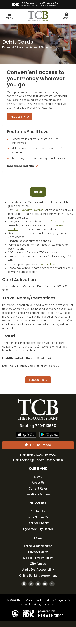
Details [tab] (38, 192)
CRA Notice (38, 563)
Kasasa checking (53, 221)
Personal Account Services (35, 46)
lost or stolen (48, 264)
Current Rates (38, 488)
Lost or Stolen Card (38, 517)
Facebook (24, 583)
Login (66, 17)
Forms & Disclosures (38, 546)
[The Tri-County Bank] (38, 15)
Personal (8, 46)
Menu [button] (9, 17)
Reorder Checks (38, 523)
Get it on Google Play (49, 435)
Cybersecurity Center (38, 529)
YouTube (45, 583)
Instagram (52, 583)
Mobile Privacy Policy (38, 558)
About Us (38, 482)
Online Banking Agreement (38, 575)
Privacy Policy (38, 552)
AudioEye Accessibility (38, 569)
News (38, 476)
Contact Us (38, 511)
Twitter (31, 583)
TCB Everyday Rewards (28, 209)
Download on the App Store (26, 435)
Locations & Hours (38, 494)
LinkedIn (38, 583)
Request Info (20, 116)
